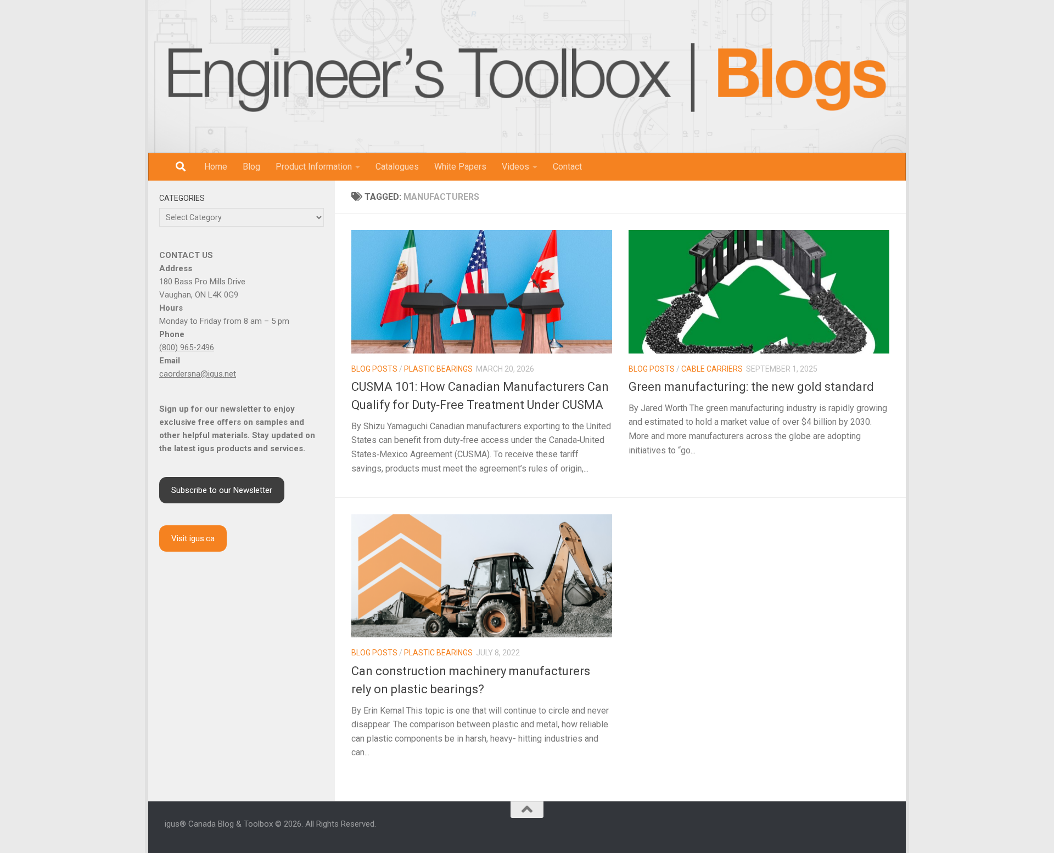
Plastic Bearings (438, 368)
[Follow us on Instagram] (819, 829)
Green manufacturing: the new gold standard (751, 387)
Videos (515, 166)
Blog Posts (374, 368)
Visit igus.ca (193, 538)
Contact (567, 166)
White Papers (460, 166)
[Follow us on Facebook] (805, 829)
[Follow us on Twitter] (858, 829)
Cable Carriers (712, 368)
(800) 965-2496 (186, 347)
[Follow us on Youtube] (845, 829)
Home (215, 166)
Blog (251, 166)
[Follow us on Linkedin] (832, 829)
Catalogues (397, 166)
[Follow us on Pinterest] (885, 829)
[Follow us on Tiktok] (871, 829)
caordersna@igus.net (197, 374)
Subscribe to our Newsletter (221, 490)
